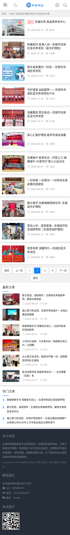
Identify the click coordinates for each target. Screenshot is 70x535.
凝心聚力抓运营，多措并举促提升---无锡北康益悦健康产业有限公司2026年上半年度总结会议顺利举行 (36, 420)
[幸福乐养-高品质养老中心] (13, 28)
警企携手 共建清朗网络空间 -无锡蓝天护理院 (47, 205)
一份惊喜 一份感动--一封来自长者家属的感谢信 (47, 182)
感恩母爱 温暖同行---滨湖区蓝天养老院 (46, 250)
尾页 (35, 278)
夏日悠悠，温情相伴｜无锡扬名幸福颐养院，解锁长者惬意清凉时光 (36, 409)
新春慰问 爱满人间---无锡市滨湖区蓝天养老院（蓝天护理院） (46, 46)
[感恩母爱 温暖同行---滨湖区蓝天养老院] (13, 254)
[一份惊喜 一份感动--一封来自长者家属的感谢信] (13, 186)
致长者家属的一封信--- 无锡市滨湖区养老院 (46, 69)
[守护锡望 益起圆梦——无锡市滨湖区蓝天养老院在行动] (13, 96)
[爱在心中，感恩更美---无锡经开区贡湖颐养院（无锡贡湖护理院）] (13, 232)
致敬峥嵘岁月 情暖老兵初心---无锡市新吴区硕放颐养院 (36, 399)
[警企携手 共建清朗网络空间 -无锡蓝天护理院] (13, 209)
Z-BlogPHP (33, 462)
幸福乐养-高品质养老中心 (47, 22)
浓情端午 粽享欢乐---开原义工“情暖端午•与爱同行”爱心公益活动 (47, 159)
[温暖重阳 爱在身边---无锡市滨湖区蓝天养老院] (13, 119)
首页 (4, 13)
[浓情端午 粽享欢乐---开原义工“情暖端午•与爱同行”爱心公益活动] (13, 164)
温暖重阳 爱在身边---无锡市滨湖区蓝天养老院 (46, 114)
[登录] (57, 5)
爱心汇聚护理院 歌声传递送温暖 (46, 135)
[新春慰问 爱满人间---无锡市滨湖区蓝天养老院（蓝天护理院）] (13, 51)
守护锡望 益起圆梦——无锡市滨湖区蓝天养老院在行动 (46, 91)
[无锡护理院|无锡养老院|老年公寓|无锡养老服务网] (35, 6)
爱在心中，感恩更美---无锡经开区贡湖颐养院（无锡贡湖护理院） (47, 227)
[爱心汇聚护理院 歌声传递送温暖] (13, 141)
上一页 (19, 270)
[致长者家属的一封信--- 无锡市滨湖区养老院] (13, 73)
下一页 (63, 270)
